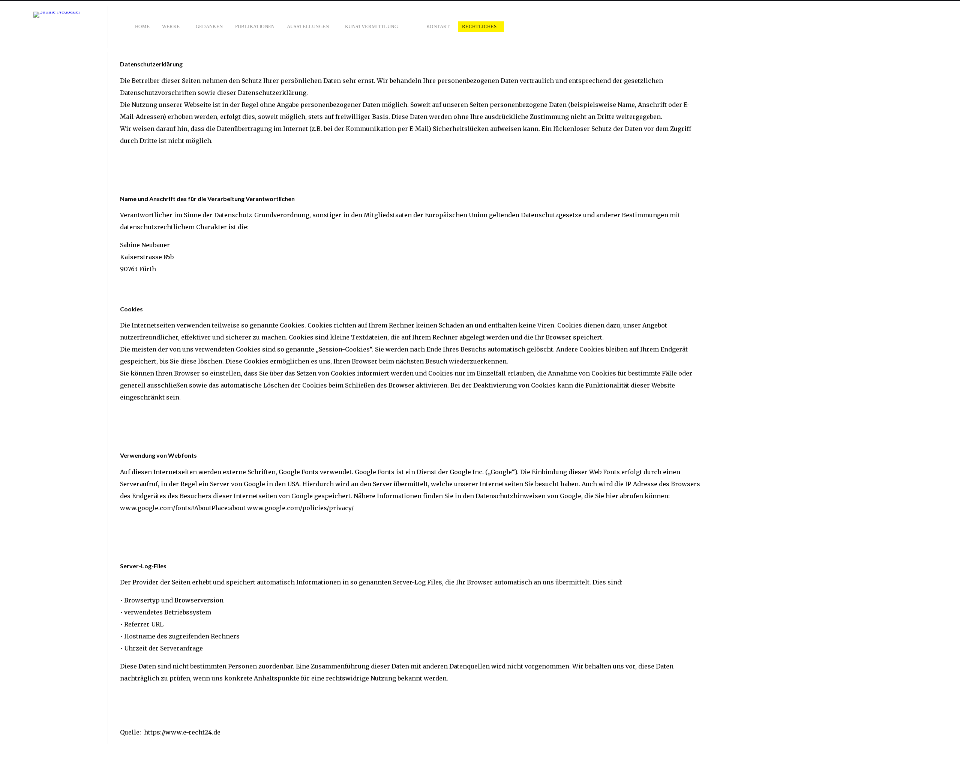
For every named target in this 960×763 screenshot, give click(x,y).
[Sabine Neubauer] (56, 27)
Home (142, 26)
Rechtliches (479, 26)
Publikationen (255, 26)
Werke (171, 26)
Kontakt (438, 26)
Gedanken (209, 26)
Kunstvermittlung (371, 26)
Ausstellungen (308, 26)
